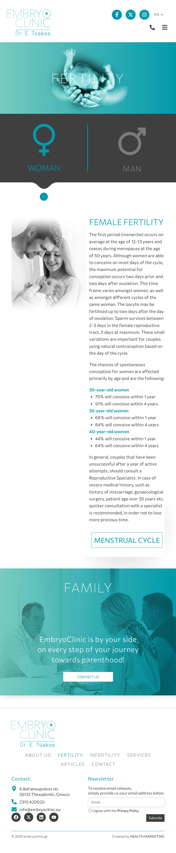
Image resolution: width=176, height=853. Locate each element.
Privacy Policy (128, 810)
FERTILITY (70, 755)
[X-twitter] (131, 15)
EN (156, 14)
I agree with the (116, 810)
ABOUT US (38, 755)
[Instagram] (144, 15)
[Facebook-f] (117, 15)
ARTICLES (73, 764)
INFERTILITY (105, 755)
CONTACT (104, 764)
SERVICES (139, 755)
